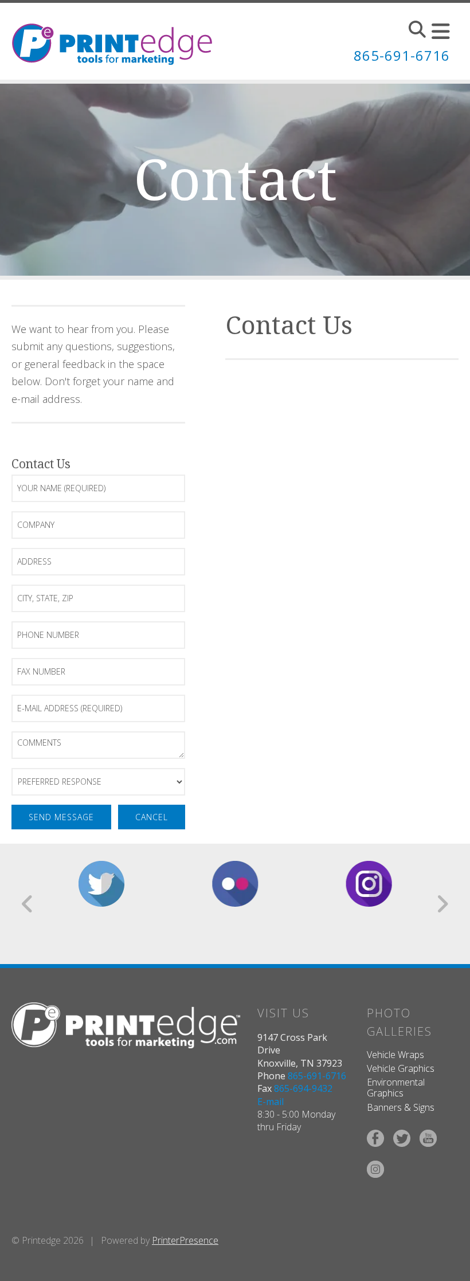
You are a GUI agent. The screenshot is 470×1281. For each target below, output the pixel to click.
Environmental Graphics (396, 1087)
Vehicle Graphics (400, 1068)
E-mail (270, 1101)
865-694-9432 (303, 1088)
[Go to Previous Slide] (28, 903)
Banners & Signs (400, 1107)
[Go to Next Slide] (442, 903)
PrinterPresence (185, 1240)
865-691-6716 (402, 55)
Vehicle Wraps (395, 1054)
